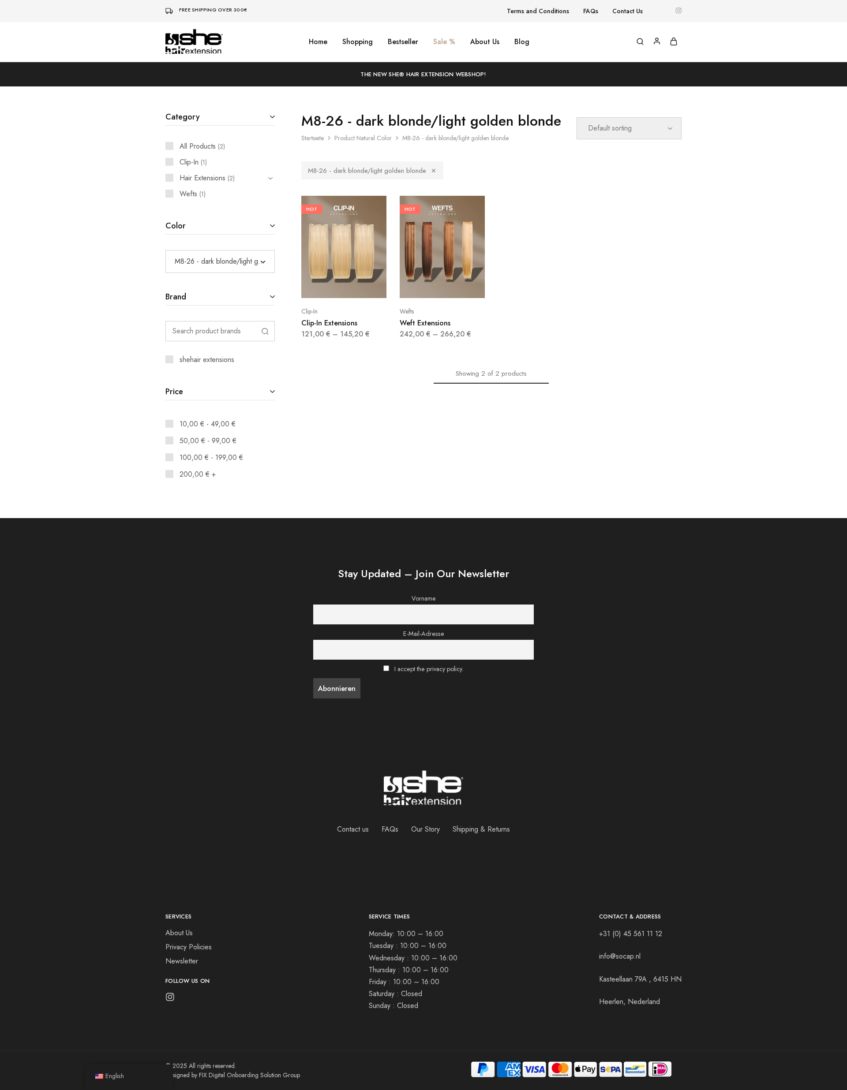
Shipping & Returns (481, 829)
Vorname (424, 598)
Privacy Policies (188, 947)
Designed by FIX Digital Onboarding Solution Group (232, 1075)
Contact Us (627, 11)
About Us (484, 42)
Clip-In (309, 311)
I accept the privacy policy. (429, 668)
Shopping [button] (357, 42)
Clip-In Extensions (329, 323)
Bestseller (403, 42)
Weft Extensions (425, 323)
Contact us (353, 829)
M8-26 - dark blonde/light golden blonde (367, 170)
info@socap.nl (620, 956)
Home (318, 42)
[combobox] (220, 261)
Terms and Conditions (538, 11)
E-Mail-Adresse (423, 633)
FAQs (590, 11)
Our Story (425, 829)
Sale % (444, 42)
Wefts (407, 311)
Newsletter (181, 961)
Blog (521, 42)
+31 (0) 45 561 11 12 (630, 934)
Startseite (312, 138)
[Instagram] (170, 998)
